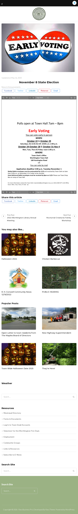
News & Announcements (11, 87)
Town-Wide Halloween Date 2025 (17, 368)
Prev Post (22, 218)
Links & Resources (12, 449)
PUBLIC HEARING (50, 292)
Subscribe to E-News (13, 455)
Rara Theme (50, 509)
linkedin (32, 91)
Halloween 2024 (9, 259)
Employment (9, 437)
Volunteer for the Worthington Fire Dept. (22, 431)
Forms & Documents (12, 419)
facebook (8, 91)
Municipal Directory (12, 413)
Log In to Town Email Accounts (17, 425)
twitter (20, 91)
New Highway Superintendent (56, 333)
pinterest (44, 91)
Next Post (59, 218)
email (56, 91)
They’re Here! (48, 368)
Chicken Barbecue (51, 259)
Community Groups (12, 443)
